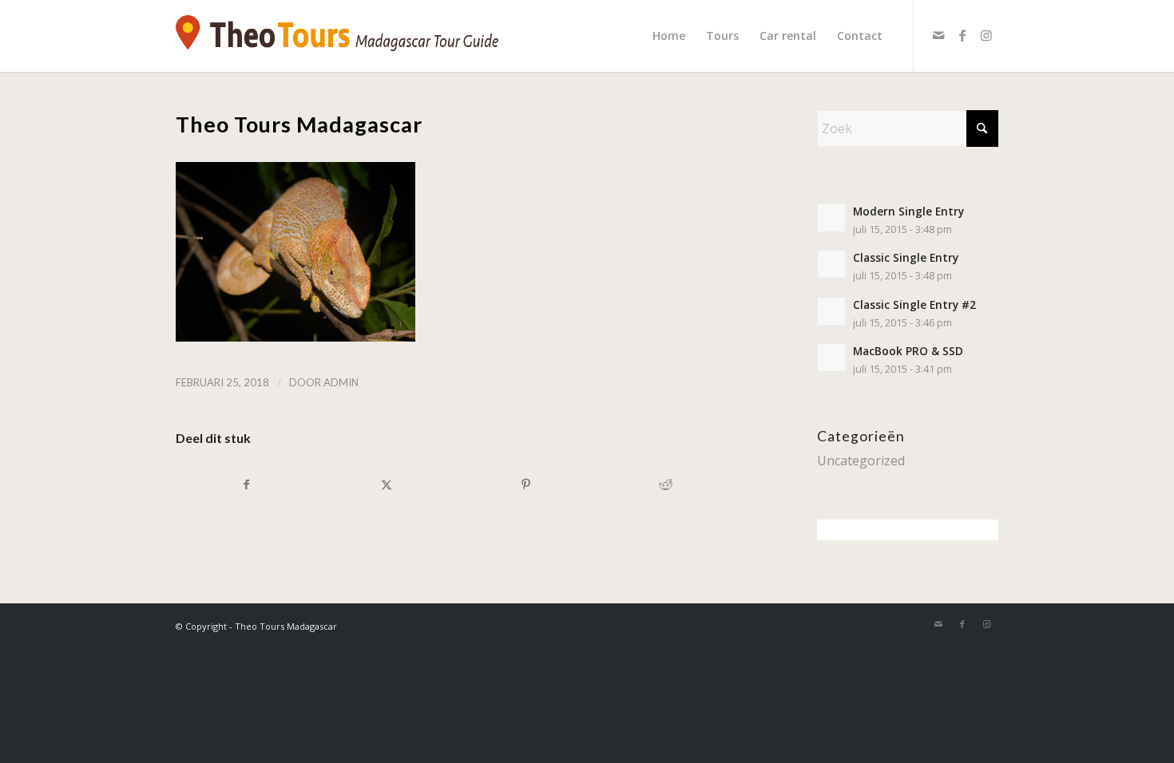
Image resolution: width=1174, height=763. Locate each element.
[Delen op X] (386, 484)
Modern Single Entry (908, 211)
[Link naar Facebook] (962, 35)
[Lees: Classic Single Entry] (831, 264)
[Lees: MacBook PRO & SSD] (831, 357)
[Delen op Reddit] (666, 484)
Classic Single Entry (905, 257)
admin (341, 382)
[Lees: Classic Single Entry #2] (831, 311)
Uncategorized (861, 460)
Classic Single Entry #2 (914, 304)
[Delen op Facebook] (246, 484)
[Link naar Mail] (938, 35)
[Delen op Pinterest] (526, 484)
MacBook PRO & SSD (908, 350)
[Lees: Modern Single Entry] (831, 218)
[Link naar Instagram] (986, 35)
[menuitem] (669, 36)
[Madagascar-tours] (337, 36)
